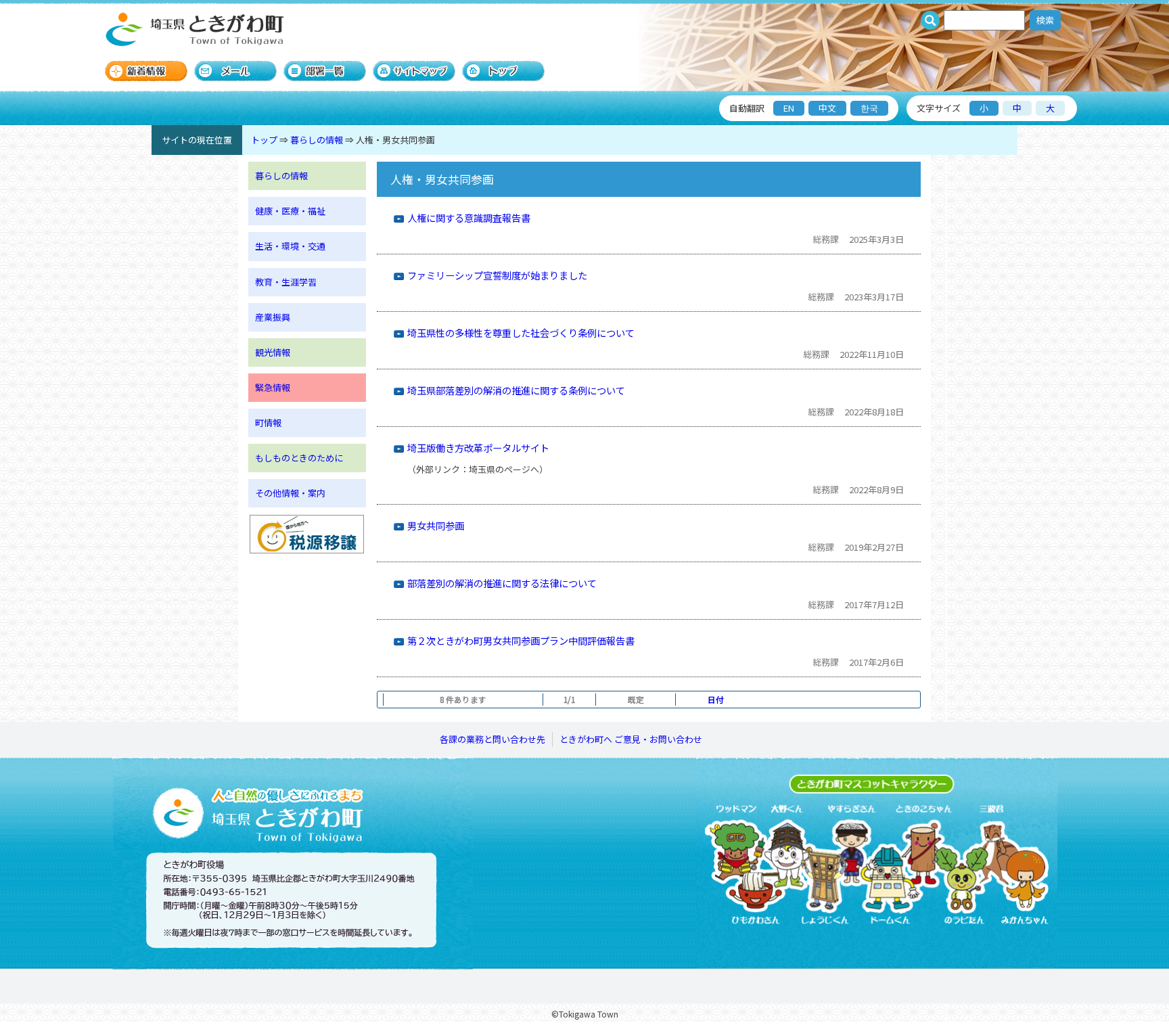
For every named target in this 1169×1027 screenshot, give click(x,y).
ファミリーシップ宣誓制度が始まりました (497, 275)
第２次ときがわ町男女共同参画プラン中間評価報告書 (521, 640)
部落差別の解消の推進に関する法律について (502, 583)
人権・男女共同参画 (395, 139)
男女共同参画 (435, 525)
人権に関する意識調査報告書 (468, 217)
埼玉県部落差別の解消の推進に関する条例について (516, 390)
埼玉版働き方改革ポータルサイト (478, 447)
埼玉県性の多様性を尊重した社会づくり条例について (521, 332)
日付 (716, 699)
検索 (1045, 20)
